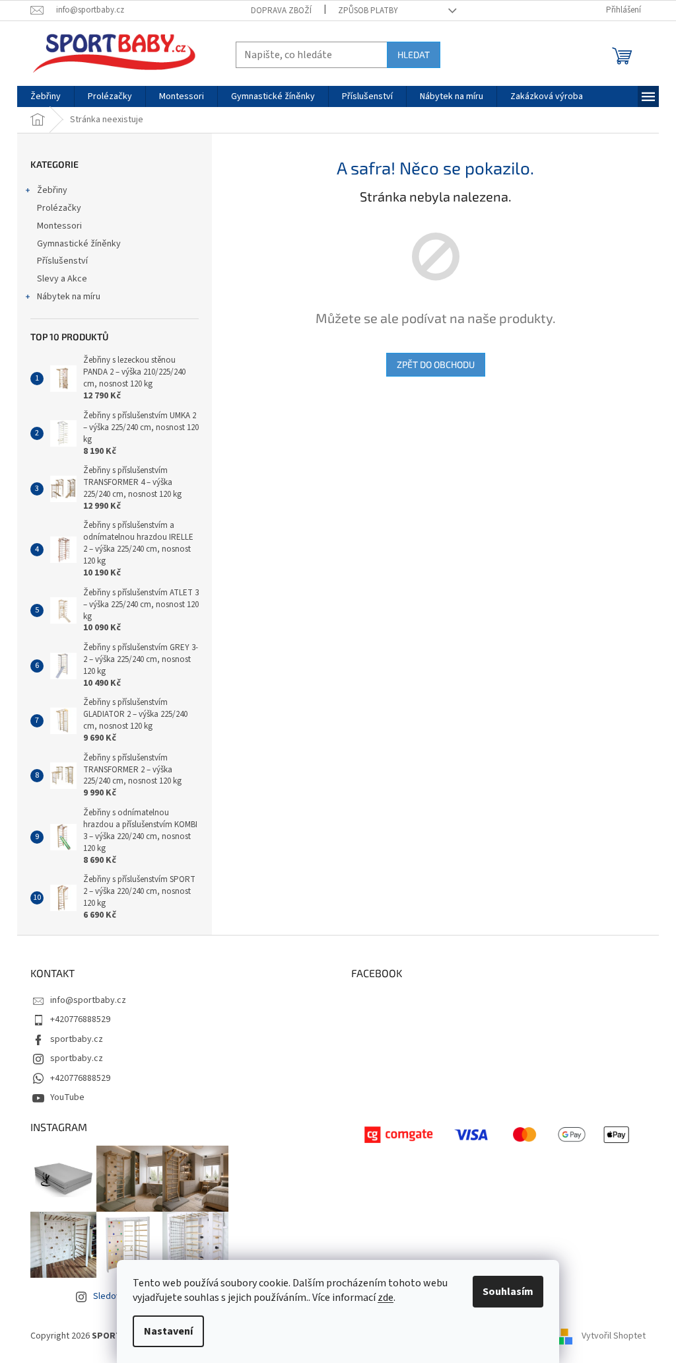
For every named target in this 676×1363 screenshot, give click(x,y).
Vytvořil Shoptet (614, 1336)
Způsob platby (368, 11)
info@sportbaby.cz (88, 1000)
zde (385, 1297)
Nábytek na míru (68, 296)
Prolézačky (59, 208)
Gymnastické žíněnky (79, 243)
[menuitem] (45, 96)
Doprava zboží (281, 11)
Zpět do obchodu (436, 364)
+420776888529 (80, 1019)
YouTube (67, 1097)
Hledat (413, 54)
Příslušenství (62, 261)
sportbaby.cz (76, 1039)
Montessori (59, 226)
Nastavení (168, 1331)
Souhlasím (508, 1291)
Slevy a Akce (62, 278)
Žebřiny (52, 190)
